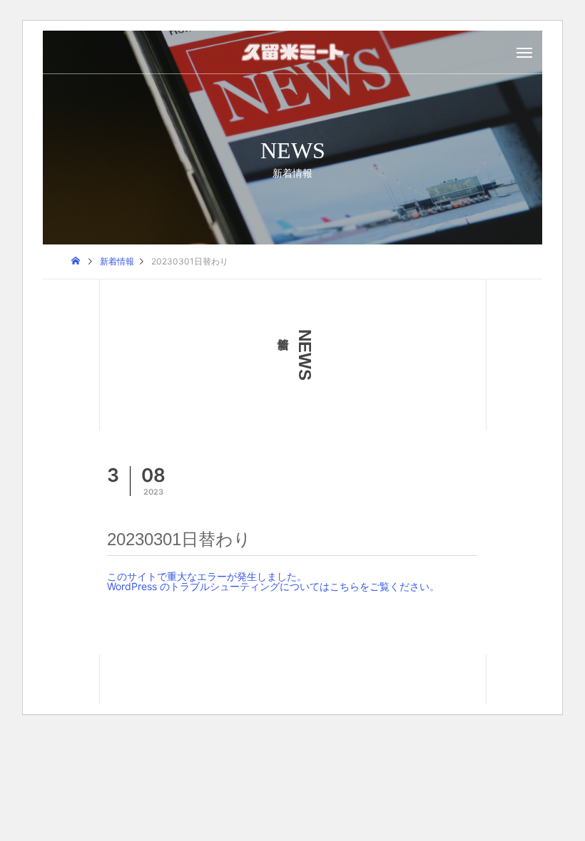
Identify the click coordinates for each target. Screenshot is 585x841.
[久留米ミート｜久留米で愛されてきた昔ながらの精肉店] (292, 52)
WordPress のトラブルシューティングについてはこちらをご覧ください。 (273, 586)
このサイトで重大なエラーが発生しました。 (207, 576)
